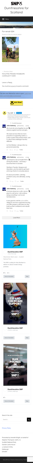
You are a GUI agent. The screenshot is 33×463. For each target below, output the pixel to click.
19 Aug (27, 188)
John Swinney (11, 125)
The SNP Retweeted (16, 123)
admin (19, 34)
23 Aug (27, 125)
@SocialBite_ (25, 200)
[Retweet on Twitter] (10, 123)
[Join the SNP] (16, 105)
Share (27, 276)
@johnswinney (20, 125)
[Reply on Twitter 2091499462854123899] (7, 150)
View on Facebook (9, 276)
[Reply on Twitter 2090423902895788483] (7, 181)
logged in (13, 86)
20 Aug (27, 157)
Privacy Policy (6, 428)
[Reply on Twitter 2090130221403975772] (7, 211)
